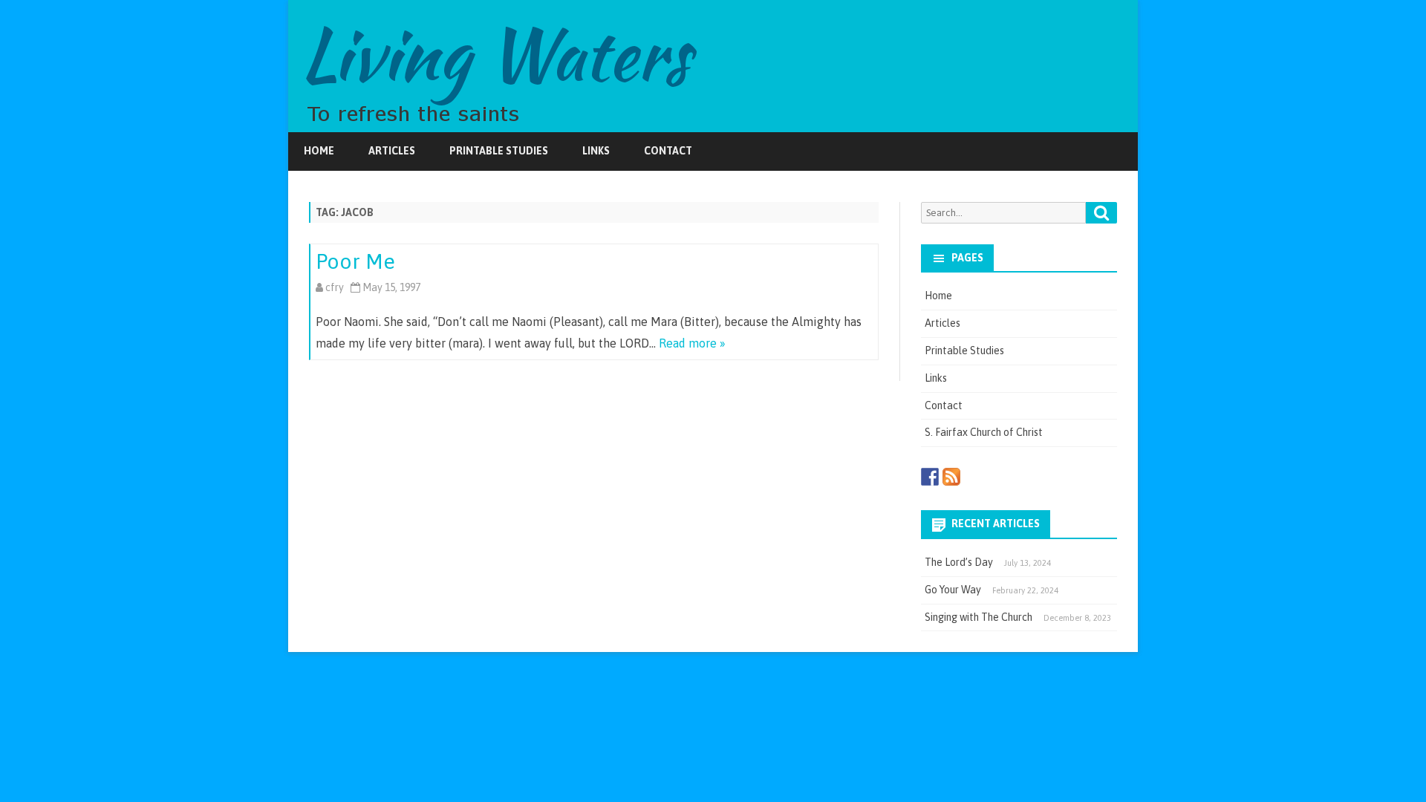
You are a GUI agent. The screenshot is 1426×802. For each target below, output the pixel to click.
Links (596, 151)
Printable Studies (498, 151)
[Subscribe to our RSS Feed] (951, 477)
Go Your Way (953, 590)
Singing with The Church (978, 617)
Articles (391, 151)
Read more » (692, 343)
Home (319, 151)
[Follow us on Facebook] (930, 477)
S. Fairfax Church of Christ (984, 432)
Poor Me (355, 261)
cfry (334, 287)
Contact (668, 151)
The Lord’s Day (959, 562)
